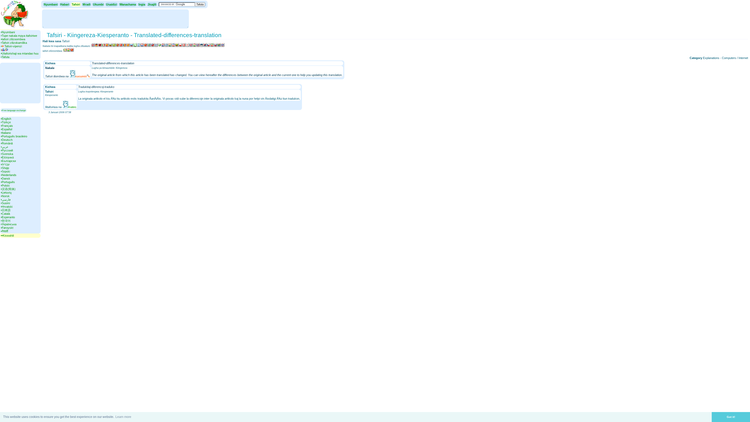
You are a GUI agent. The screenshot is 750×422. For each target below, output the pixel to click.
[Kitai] (222, 46)
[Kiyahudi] (138, 46)
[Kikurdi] (68, 51)
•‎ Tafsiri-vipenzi (11, 46)
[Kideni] (184, 46)
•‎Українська (8, 224)
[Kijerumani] (96, 46)
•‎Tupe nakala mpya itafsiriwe (19, 35)
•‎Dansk (5, 178)
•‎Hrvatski (6, 206)
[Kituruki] (121, 46)
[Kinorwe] (198, 46)
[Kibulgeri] (110, 46)
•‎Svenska (7, 154)
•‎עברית (5, 164)
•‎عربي (4, 146)
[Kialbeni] (100, 46)
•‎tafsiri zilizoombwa (13, 39)
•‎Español (6, 129)
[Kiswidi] (149, 46)
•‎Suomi (5, 203)
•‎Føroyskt (7, 227)
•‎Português (8, 182)
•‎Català (5, 213)
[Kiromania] (124, 46)
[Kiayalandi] (65, 51)
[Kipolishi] (180, 46)
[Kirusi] (131, 46)
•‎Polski (5, 185)
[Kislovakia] (215, 46)
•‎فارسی (6, 199)
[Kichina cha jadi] (152, 46)
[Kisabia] (173, 46)
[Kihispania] (107, 46)
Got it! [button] (731, 416)
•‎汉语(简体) (8, 189)
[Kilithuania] (177, 46)
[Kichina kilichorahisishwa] (145, 46)
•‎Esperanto (8, 217)
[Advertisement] (115, 18)
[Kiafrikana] (219, 46)
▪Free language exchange (13, 110)
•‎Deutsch (6, 139)
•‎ (1, 50)
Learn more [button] (123, 416)
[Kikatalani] (128, 46)
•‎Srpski (5, 171)
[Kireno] (117, 46)
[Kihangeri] (194, 46)
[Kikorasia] (163, 46)
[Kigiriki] (166, 46)
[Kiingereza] (93, 46)
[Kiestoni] (201, 46)
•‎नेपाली (4, 231)
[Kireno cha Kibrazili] (114, 46)
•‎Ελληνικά (7, 157)
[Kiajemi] (212, 46)
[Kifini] (156, 46)
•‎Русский (7, 150)
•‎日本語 (6, 210)
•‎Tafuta (5, 57)
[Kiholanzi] (142, 46)
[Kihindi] (170, 46)
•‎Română (7, 143)
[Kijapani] (187, 46)
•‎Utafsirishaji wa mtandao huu (19, 53)
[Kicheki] (208, 46)
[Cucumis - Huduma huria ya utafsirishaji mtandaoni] (14, 28)
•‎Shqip (5, 168)
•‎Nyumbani (8, 32)
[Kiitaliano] (103, 46)
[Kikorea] (205, 46)
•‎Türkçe (6, 122)
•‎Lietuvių (6, 192)
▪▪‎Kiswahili (7, 235)
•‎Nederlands (8, 175)
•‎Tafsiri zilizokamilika (14, 42)
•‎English (6, 118)
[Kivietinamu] (72, 51)
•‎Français (7, 125)
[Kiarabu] (135, 46)
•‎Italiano (6, 132)
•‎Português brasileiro (14, 136)
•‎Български (8, 161)
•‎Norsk (5, 196)
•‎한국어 (6, 220)
